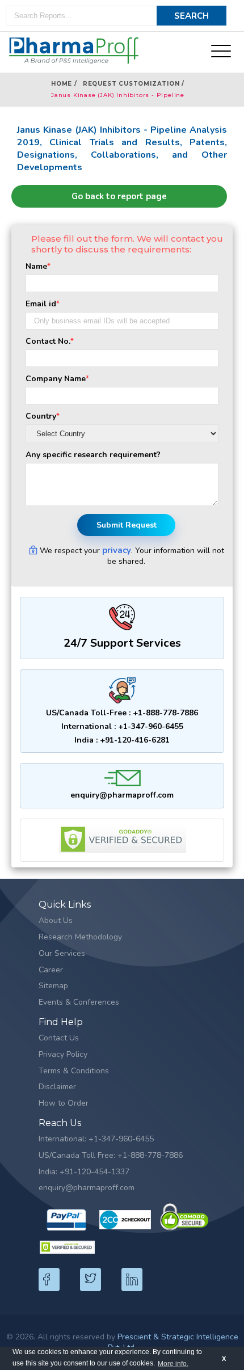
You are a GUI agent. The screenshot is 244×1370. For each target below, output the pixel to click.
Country (43, 416)
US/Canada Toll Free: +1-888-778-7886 (111, 1155)
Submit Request (126, 525)
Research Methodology (80, 936)
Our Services (62, 953)
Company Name (57, 378)
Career (51, 969)
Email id (43, 303)
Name (38, 266)
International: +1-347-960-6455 (96, 1138)
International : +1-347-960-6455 (122, 726)
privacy (116, 550)
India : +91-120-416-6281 (122, 740)
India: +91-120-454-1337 (84, 1171)
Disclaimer (57, 1086)
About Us (56, 920)
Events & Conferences (79, 1002)
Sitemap (53, 985)
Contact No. (50, 341)
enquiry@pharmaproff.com (122, 795)
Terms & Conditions (74, 1070)
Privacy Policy (63, 1054)
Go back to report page (119, 196)
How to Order (64, 1103)
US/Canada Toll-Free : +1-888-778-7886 (122, 712)
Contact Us (59, 1037)
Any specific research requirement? (93, 454)
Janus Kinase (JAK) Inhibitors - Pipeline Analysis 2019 (117, 96)
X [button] (224, 1358)
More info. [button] (173, 1364)
